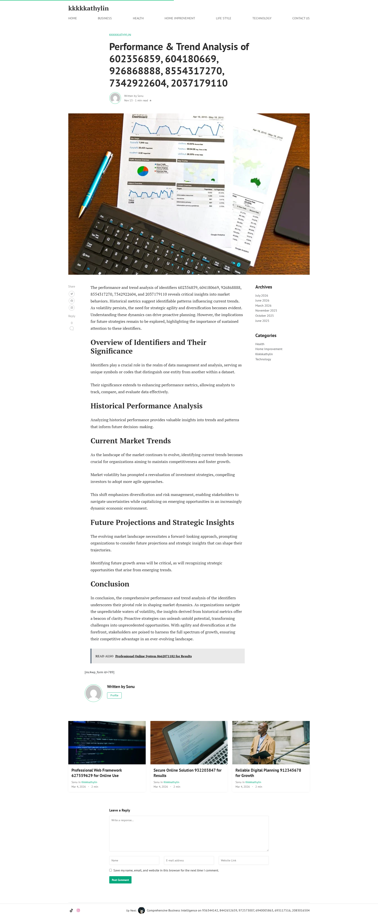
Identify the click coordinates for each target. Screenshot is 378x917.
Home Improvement (180, 18)
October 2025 (264, 315)
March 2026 (263, 305)
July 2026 (261, 295)
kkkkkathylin (88, 8)
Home (72, 18)
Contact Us (301, 18)
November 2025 (266, 310)
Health (138, 18)
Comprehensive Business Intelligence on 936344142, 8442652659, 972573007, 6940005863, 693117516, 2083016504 (228, 910)
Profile (114, 695)
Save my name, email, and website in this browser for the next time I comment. (166, 870)
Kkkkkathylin (120, 35)
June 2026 (262, 300)
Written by (134, 96)
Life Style (223, 18)
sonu (74, 782)
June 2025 (262, 321)
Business (105, 18)
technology (261, 18)
